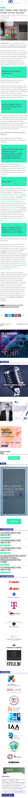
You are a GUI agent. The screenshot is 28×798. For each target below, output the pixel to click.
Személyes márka (5, 564)
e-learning (7, 305)
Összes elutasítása (18, 791)
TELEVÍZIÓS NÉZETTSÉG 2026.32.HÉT (10, 542)
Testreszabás (6, 791)
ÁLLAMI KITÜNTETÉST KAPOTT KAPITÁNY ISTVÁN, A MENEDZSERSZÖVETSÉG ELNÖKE (13, 559)
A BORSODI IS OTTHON (22, 324)
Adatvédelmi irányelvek (17, 788)
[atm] (11, 447)
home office (13, 305)
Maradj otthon (22, 166)
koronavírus (20, 305)
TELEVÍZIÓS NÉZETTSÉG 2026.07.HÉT (10, 569)
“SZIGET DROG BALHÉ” (14, 384)
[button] (26, 2)
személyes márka (10, 307)
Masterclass (13, 209)
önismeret (3, 307)
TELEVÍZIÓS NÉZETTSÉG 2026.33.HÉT (10, 534)
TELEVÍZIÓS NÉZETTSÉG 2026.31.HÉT (10, 549)
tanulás (16, 307)
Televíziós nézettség (5, 537)
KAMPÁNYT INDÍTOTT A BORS (6, 325)
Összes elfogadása (8, 795)
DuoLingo (13, 207)
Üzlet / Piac (3, 7)
